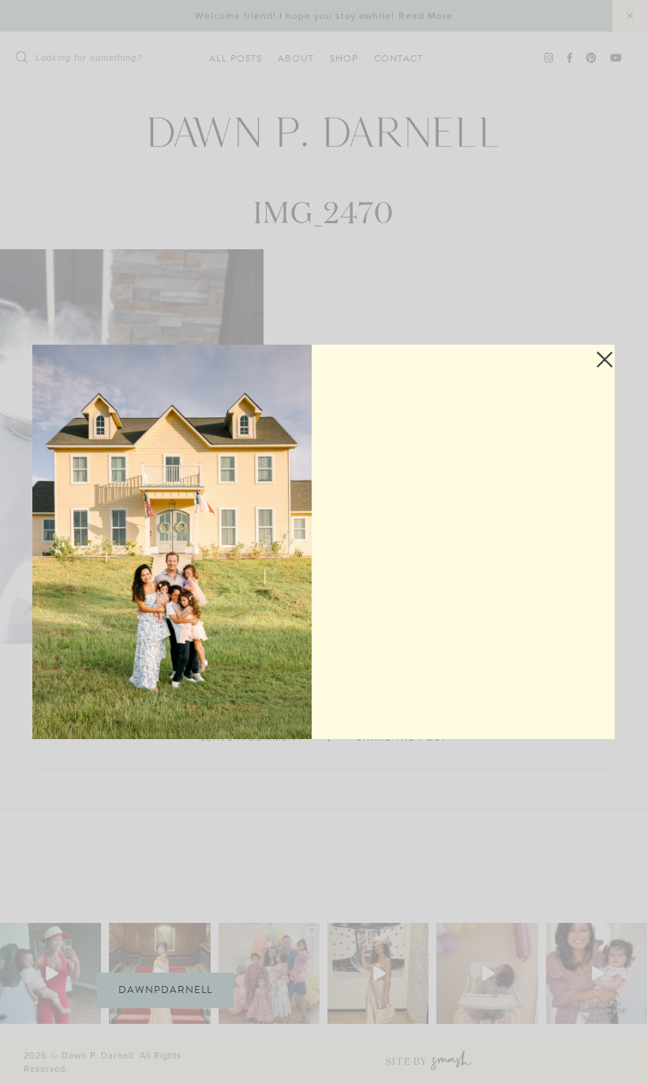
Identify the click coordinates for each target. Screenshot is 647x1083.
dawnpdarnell (165, 990)
